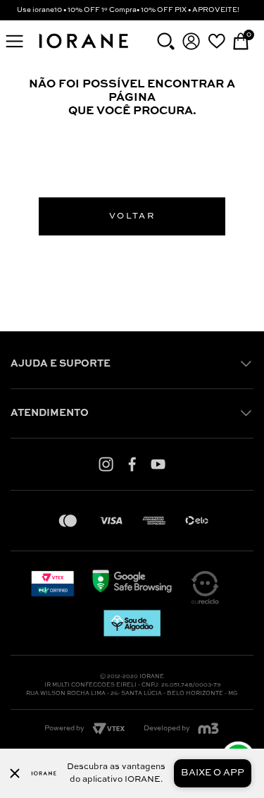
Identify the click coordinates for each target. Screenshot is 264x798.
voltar (132, 216)
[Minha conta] (191, 41)
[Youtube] (158, 464)
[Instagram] (106, 464)
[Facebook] (132, 464)
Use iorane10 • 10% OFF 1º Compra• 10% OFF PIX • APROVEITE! (128, 9)
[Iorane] (83, 49)
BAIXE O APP (212, 773)
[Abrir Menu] (14, 41)
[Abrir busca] (166, 41)
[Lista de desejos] (216, 41)
